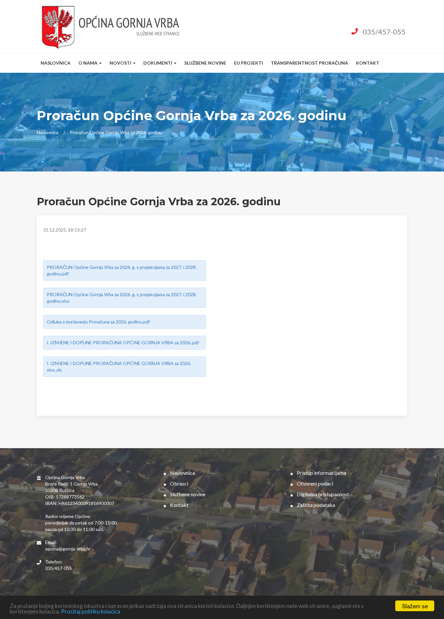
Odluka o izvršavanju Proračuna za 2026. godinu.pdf (98, 321)
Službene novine (205, 63)
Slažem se (415, 606)
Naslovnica (56, 63)
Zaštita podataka (315, 505)
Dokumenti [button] (158, 63)
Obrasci (178, 483)
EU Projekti (248, 63)
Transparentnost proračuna (309, 63)
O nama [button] (88, 63)
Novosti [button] (121, 63)
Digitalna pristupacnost (322, 494)
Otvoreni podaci (314, 483)
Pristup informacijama (321, 473)
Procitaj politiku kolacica (90, 611)
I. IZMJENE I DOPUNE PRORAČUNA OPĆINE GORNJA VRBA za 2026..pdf (123, 342)
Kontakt (367, 63)
